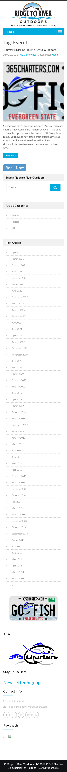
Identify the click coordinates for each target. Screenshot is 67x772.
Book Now (15, 167)
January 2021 (18, 341)
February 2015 (19, 476)
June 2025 (17, 271)
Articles (15, 215)
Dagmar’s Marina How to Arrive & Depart (29, 49)
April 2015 (17, 469)
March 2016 (18, 444)
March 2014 (18, 508)
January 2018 (18, 418)
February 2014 (19, 514)
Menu (10, 31)
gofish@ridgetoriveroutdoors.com (28, 706)
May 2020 (17, 367)
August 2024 (18, 284)
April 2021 (17, 335)
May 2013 (17, 559)
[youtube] (36, 715)
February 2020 (19, 380)
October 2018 (19, 412)
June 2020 (17, 361)
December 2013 (19, 520)
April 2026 (17, 252)
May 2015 (17, 463)
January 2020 (18, 386)
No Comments (28, 54)
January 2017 (18, 437)
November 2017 (20, 425)
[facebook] (6, 715)
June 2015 (17, 456)
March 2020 (18, 373)
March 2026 (18, 258)
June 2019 (17, 393)
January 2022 (18, 309)
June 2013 (17, 552)
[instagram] (28, 715)
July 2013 (16, 546)
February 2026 (19, 265)
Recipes (15, 221)
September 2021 (20, 316)
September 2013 (20, 533)
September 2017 (20, 431)
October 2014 (19, 495)
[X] (14, 715)
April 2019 (17, 399)
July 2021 (16, 322)
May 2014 (17, 501)
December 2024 (19, 278)
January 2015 (18, 482)
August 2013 (18, 540)
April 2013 (17, 565)
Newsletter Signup (21, 682)
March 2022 (18, 303)
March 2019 (18, 405)
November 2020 (20, 354)
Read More (11, 155)
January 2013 (18, 578)
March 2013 (18, 572)
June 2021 (17, 329)
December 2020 (19, 348)
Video (54, 54)
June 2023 (17, 290)
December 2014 (19, 488)
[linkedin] (21, 715)
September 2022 (20, 297)
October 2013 (19, 527)
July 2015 (16, 450)
